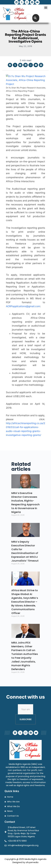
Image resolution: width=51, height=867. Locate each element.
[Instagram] (27, 2)
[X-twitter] (21, 2)
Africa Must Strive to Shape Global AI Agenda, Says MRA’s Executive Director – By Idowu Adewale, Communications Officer (24, 602)
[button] (45, 7)
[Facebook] (32, 2)
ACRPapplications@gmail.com (23, 306)
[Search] (35, 18)
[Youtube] (37, 2)
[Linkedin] (16, 2)
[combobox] (28, 18)
